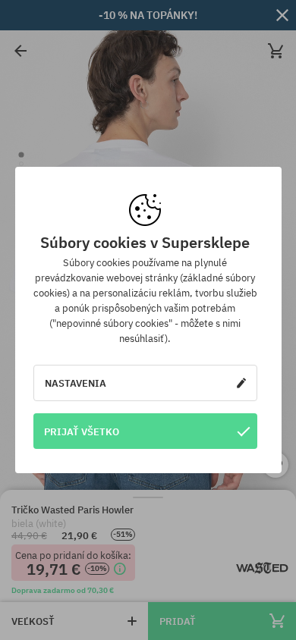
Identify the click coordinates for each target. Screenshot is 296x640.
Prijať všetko (81, 431)
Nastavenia (75, 383)
